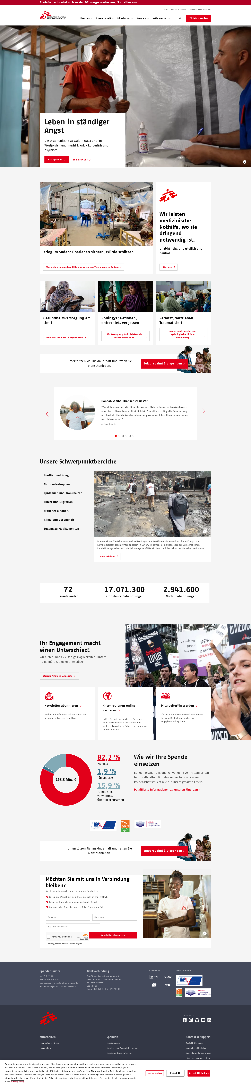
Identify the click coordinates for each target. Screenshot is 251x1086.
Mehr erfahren (107, 556)
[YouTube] (203, 1021)
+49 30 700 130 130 (49, 980)
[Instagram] (191, 1021)
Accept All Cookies (199, 1073)
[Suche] (180, 18)
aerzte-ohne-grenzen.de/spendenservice (58, 987)
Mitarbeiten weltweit (49, 1043)
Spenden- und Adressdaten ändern (122, 1048)
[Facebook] (185, 1021)
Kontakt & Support (178, 9)
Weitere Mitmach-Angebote (58, 676)
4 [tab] (128, 436)
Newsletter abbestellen (196, 1048)
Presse (165, 9)
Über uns (167, 267)
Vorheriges (47, 414)
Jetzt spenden (200, 18)
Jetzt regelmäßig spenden (163, 363)
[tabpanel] (125, 413)
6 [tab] (135, 436)
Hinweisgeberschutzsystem (198, 1058)
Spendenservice (113, 1043)
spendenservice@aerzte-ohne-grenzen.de (59, 983)
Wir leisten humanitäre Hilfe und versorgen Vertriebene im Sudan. (82, 267)
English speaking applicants (200, 9)
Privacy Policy (17, 1082)
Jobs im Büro (45, 1048)
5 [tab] (132, 436)
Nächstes (203, 411)
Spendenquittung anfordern (119, 1053)
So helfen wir (80, 160)
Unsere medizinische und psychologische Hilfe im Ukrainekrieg (182, 334)
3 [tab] (125, 436)
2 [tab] (121, 436)
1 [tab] (118, 436)
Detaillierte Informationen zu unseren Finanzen (166, 789)
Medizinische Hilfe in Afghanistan (64, 338)
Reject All (175, 1073)
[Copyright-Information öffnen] (244, 162)
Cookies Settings (155, 1073)
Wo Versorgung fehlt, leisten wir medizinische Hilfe (124, 336)
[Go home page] (53, 15)
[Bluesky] (197, 1021)
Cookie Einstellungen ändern (198, 1053)
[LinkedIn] (209, 1021)
